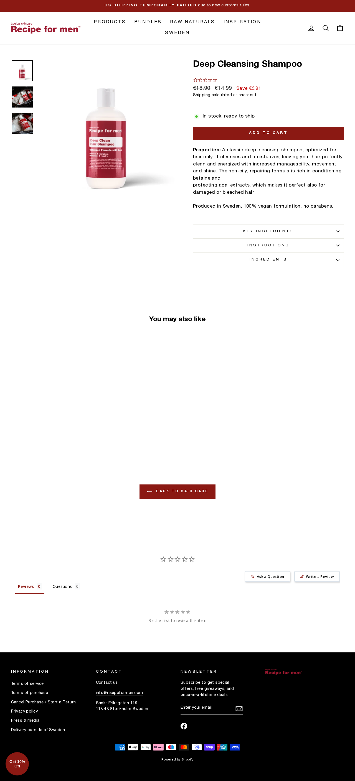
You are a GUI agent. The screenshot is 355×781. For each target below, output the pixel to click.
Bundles (148, 22)
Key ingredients (268, 231)
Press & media (25, 721)
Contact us (107, 683)
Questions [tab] (62, 586)
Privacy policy (24, 712)
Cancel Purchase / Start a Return (43, 703)
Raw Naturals (192, 22)
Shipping (201, 95)
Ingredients (268, 260)
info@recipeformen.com (119, 693)
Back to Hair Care (181, 491)
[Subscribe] (239, 708)
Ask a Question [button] (270, 576)
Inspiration (242, 22)
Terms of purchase (29, 693)
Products (110, 22)
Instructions (268, 245)
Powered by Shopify (177, 759)
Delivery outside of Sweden (38, 730)
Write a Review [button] (320, 576)
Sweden (177, 33)
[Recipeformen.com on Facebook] (184, 726)
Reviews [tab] (26, 586)
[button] (17, 763)
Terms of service (27, 684)
